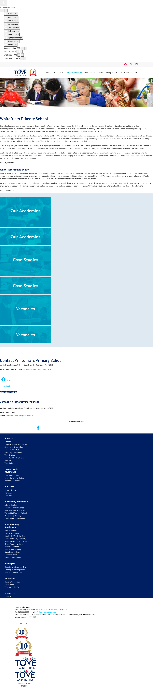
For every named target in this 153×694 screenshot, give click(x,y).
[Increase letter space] (25, 58)
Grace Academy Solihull (14, 544)
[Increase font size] (21, 51)
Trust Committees (11, 475)
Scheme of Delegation (13, 447)
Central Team (10, 490)
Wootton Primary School (14, 518)
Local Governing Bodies (14, 478)
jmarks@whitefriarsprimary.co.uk (37, 369)
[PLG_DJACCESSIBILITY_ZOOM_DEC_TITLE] (22, 48)
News (100, 72)
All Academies (10, 505)
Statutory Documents (13, 452)
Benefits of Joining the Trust (15, 567)
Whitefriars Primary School (15, 516)
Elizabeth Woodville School (15, 536)
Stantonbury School (12, 557)
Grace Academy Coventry (15, 538)
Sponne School (10, 555)
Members (8, 493)
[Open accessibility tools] (3, 3)
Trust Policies (9, 463)
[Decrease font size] (17, 51)
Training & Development (14, 570)
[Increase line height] (22, 55)
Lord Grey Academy (12, 549)
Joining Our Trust (112, 72)
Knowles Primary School (14, 508)
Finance (7, 442)
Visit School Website (8, 392)
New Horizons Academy (14, 510)
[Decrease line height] (18, 55)
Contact (127, 72)
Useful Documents (12, 480)
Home (48, 72)
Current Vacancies (12, 582)
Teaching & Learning (13, 572)
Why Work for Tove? (12, 587)
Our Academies (72, 72)
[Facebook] (125, 64)
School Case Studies (12, 450)
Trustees (8, 495)
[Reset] (2, 10)
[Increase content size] (25, 48)
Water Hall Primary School (15, 513)
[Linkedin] (137, 64)
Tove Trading (9, 455)
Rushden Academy (12, 552)
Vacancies (88, 72)
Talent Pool (9, 584)
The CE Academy (11, 533)
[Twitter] (131, 64)
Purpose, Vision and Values (15, 444)
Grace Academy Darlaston (15, 541)
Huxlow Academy (11, 547)
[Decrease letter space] (21, 58)
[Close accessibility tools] (6, 10)
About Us (57, 72)
